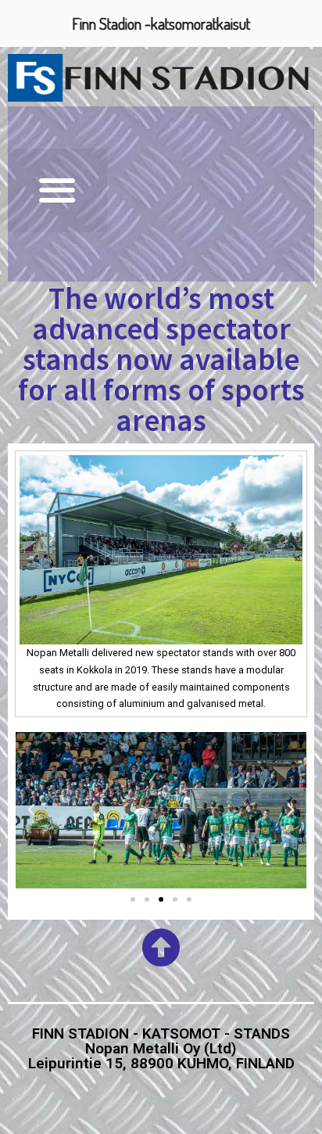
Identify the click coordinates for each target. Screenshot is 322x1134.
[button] (57, 190)
